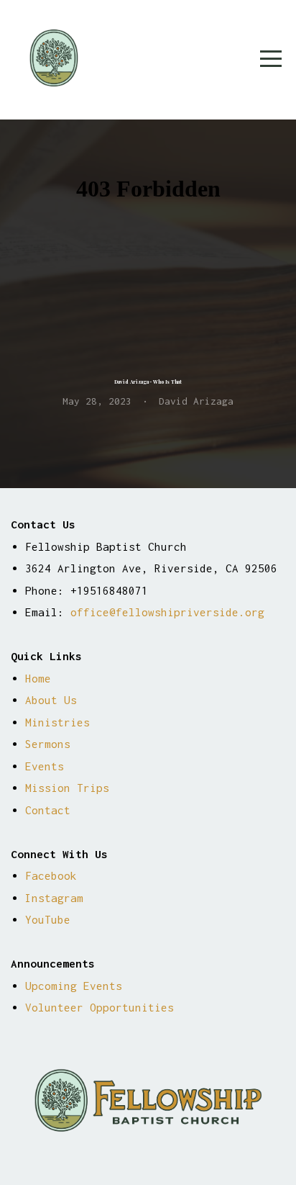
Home (38, 678)
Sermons (47, 743)
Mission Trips (67, 787)
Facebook (51, 875)
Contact (47, 809)
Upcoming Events (77, 985)
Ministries (57, 722)
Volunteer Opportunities (99, 1007)
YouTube (47, 919)
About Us (51, 699)
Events (44, 766)
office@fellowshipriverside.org (167, 611)
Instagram (54, 897)
